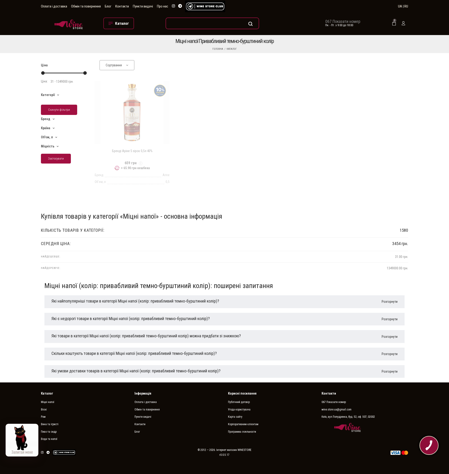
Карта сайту (235, 416)
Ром (43, 416)
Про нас (162, 6)
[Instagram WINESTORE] (173, 6)
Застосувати (56, 158)
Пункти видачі (143, 6)
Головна (217, 48)
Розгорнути (390, 301)
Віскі (44, 409)
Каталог (232, 48)
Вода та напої (49, 439)
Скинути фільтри (59, 109)
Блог (108, 6)
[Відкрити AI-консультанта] (22, 440)
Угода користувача (239, 409)
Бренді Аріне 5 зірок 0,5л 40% (132, 151)
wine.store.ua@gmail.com (336, 409)
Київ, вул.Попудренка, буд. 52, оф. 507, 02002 (348, 416)
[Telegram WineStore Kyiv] (205, 6)
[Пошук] (212, 23)
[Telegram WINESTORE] (180, 6)
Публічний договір (239, 402)
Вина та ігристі (49, 424)
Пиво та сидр (49, 431)
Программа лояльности (242, 431)
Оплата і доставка (54, 6)
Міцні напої (47, 402)
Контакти (122, 6)
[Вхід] (403, 23)
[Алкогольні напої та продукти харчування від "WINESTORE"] (68, 23)
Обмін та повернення (86, 6)
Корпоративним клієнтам (243, 424)
